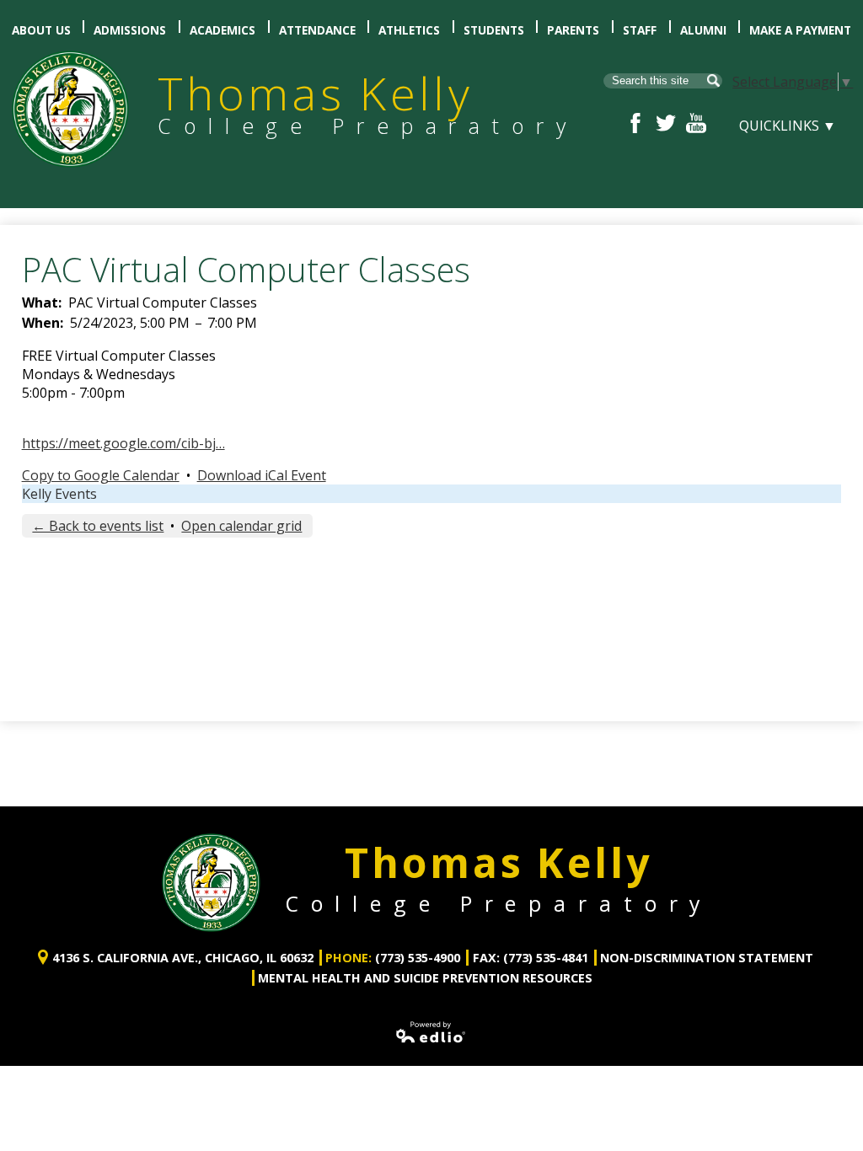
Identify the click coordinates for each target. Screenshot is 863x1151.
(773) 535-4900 (417, 958)
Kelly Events (59, 493)
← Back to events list (97, 526)
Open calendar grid (241, 526)
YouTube (696, 123)
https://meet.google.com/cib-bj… (123, 443)
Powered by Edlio (431, 1032)
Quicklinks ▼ (787, 125)
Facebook (635, 123)
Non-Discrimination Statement (706, 958)
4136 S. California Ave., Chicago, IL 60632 (183, 958)
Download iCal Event (261, 475)
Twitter (666, 123)
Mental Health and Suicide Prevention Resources (425, 978)
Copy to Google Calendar (101, 475)
